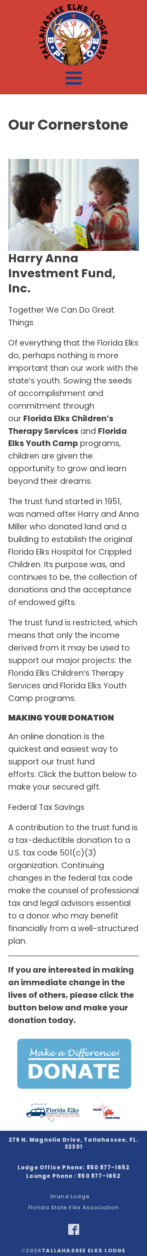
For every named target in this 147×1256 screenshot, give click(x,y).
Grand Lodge (70, 1196)
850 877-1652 (108, 1167)
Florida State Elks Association (73, 1207)
